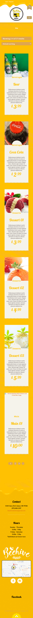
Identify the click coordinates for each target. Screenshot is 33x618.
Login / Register (9, 1)
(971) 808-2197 (29, 7)
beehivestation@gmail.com (16, 510)
